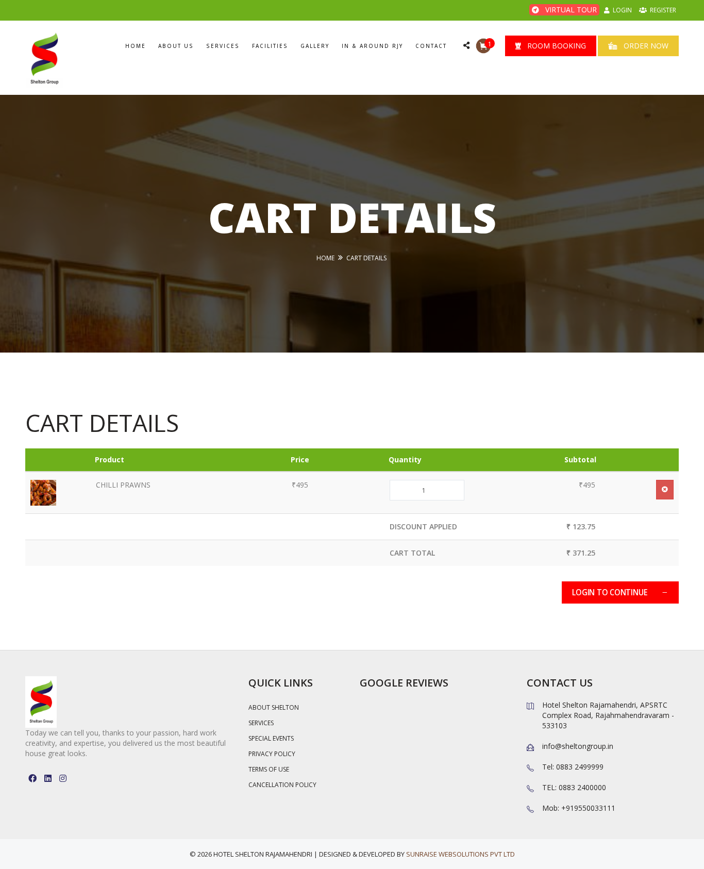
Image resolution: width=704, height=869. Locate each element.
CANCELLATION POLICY (282, 784)
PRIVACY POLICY (271, 753)
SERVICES (223, 45)
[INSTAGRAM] (63, 778)
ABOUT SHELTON (273, 707)
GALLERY (314, 45)
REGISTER (661, 10)
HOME (135, 45)
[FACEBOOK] (32, 778)
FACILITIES (270, 45)
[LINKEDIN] (48, 778)
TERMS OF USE (268, 769)
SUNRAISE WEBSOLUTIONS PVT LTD (460, 854)
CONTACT (431, 45)
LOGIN (621, 10)
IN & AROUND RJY (372, 45)
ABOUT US (176, 45)
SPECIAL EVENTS (271, 738)
